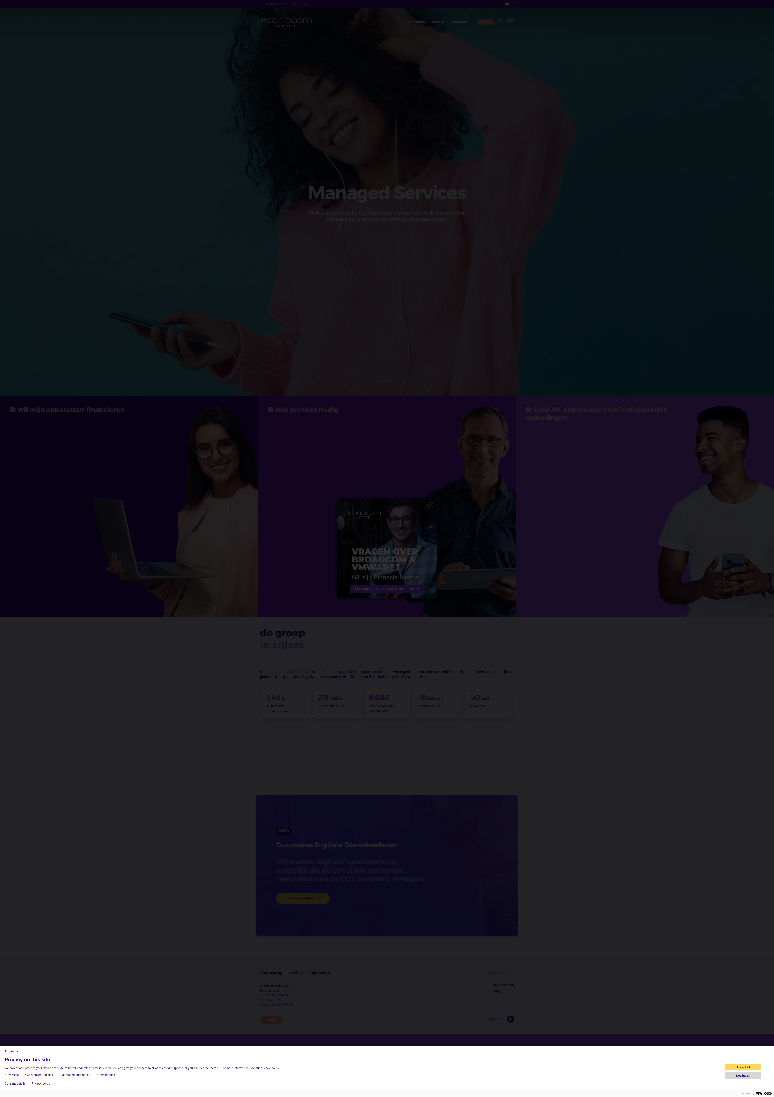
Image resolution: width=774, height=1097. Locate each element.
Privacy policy (41, 1083)
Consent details (15, 1083)
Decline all (743, 1075)
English (10, 1051)
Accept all (743, 1067)
